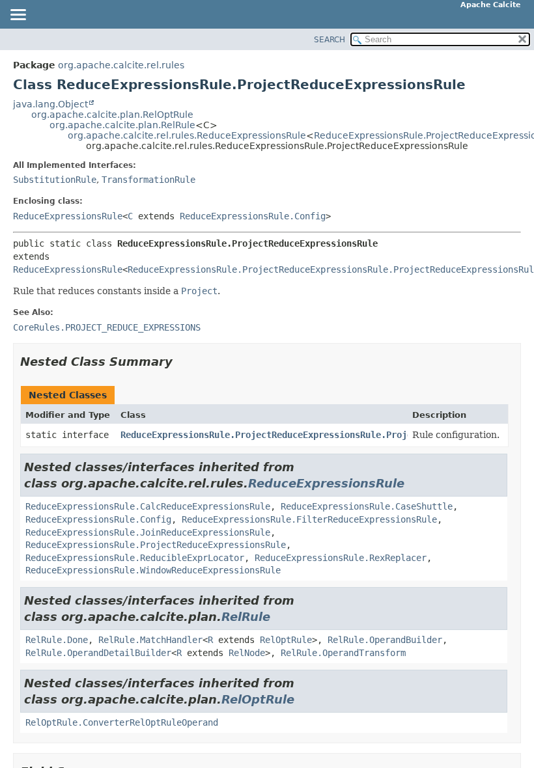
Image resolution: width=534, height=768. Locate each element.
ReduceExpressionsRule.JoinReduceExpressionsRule (147, 532)
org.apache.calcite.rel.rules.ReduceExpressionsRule (187, 135)
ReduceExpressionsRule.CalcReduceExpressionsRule (147, 506)
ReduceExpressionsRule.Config (253, 216)
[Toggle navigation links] (18, 16)
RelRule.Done (56, 640)
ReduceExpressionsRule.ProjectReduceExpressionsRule (155, 545)
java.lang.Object (50, 104)
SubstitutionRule (54, 179)
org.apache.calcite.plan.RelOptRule (112, 114)
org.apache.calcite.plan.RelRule (122, 125)
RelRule (245, 617)
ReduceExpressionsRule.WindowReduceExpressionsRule (153, 570)
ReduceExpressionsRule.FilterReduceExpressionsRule (309, 519)
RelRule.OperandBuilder (385, 640)
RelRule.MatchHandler (150, 640)
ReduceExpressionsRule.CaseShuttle (367, 506)
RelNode (247, 653)
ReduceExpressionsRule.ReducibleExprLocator (134, 558)
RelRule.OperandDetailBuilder (98, 653)
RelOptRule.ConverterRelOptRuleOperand (121, 722)
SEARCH (329, 39)
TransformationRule (148, 179)
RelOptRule (286, 640)
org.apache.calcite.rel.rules (121, 65)
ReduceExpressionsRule (67, 216)
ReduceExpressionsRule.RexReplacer (341, 558)
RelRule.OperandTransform (343, 653)
